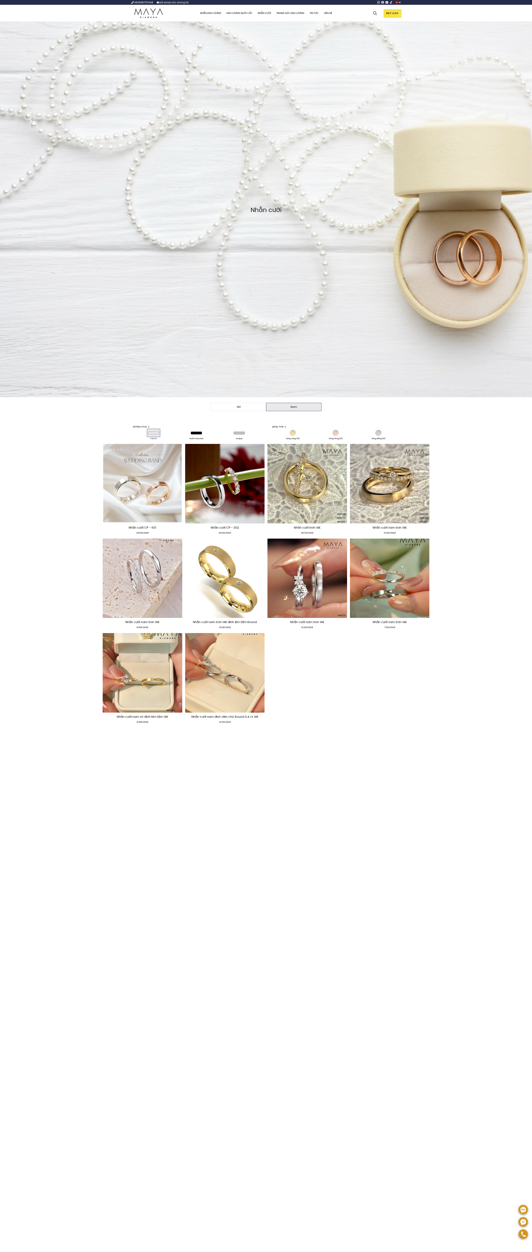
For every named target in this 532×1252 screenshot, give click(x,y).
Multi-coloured (196, 438)
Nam (294, 407)
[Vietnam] (398, 2)
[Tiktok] (391, 2)
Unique (239, 438)
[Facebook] (382, 2)
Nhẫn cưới (264, 13)
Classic (153, 438)
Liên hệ (328, 13)
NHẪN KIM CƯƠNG (210, 13)
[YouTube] (386, 2)
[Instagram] (378, 2)
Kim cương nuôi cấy (239, 13)
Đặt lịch (392, 13)
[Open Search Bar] (375, 13)
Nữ (238, 407)
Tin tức (314, 13)
